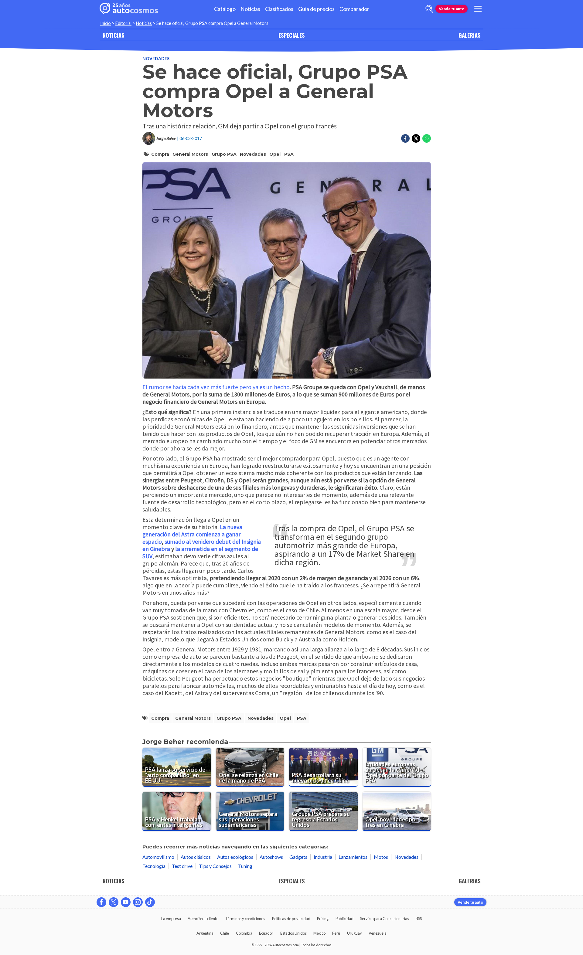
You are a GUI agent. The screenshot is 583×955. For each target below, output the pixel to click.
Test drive (182, 866)
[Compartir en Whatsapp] (426, 138)
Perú (336, 933)
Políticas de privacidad (291, 918)
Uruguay (354, 933)
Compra (160, 154)
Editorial (123, 23)
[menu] (477, 9)
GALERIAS (469, 35)
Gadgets (298, 857)
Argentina (204, 933)
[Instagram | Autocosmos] (138, 902)
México (319, 933)
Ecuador (266, 933)
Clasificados (279, 9)
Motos (381, 857)
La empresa (171, 918)
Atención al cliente (203, 918)
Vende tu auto (451, 8)
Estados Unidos (293, 933)
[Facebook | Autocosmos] (101, 902)
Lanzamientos (353, 857)
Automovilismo (158, 857)
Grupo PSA (224, 154)
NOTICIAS (113, 35)
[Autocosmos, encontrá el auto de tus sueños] (128, 9)
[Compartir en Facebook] (405, 138)
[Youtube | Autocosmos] (126, 902)
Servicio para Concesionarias (384, 918)
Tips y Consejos (215, 866)
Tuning (245, 866)
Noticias (250, 9)
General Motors (190, 154)
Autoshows (271, 857)
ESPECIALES (291, 35)
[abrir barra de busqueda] (429, 8)
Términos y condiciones (245, 918)
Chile (224, 933)
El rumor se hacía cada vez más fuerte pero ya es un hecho (216, 387)
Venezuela (378, 933)
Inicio (105, 23)
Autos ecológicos (235, 857)
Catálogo (225, 9)
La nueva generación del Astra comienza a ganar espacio (192, 534)
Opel (275, 154)
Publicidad (344, 918)
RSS (419, 918)
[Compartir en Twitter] (416, 138)
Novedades (155, 58)
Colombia (244, 933)
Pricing (323, 918)
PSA (289, 154)
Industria (323, 857)
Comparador (354, 9)
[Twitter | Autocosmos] (113, 902)
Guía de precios (316, 9)
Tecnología (153, 866)
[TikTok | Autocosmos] (150, 902)
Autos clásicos (196, 857)
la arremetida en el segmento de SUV (200, 552)
